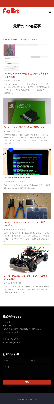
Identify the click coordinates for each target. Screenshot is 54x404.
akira (8, 81)
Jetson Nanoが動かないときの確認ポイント (25, 127)
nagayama (10, 182)
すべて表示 (32, 39)
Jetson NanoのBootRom (17, 177)
